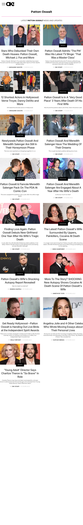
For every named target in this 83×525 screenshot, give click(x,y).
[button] (3, 4)
